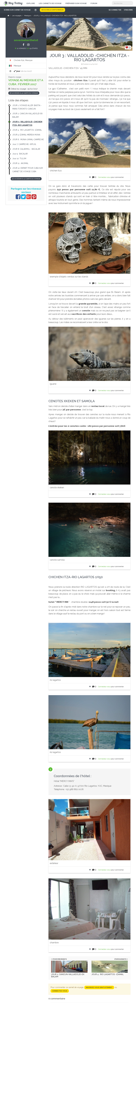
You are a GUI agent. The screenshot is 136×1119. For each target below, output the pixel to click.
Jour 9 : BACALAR (20, 154)
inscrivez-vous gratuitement (99, 987)
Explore (31, 3)
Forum (94, 3)
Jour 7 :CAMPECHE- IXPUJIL (24, 144)
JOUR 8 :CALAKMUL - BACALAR (26, 149)
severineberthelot (26, 40)
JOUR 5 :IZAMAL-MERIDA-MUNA (26, 135)
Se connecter (115, 10)
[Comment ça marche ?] (36, 10)
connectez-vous (59, 991)
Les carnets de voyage (50, 3)
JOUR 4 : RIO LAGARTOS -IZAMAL (108, 974)
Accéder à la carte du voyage (25, 93)
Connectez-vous (104, 177)
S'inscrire (128, 10)
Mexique (17, 66)
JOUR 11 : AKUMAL (20, 163)
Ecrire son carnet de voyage (17, 10)
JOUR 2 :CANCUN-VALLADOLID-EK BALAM (67, 975)
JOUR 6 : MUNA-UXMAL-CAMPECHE (28, 139)
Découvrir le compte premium (52, 10)
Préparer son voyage (76, 3)
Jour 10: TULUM (19, 158)
